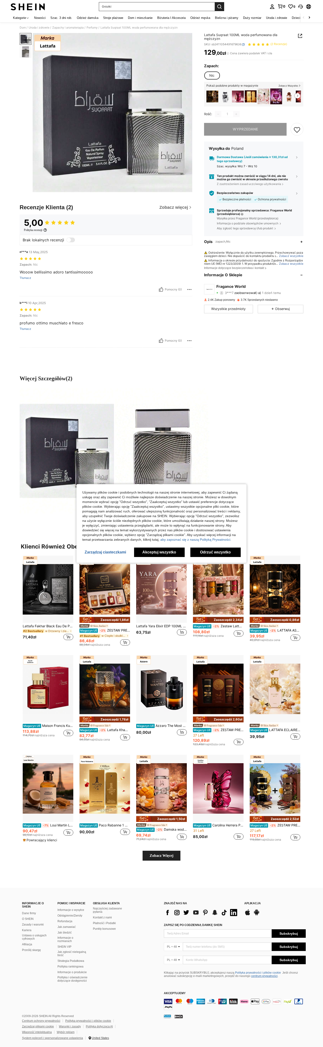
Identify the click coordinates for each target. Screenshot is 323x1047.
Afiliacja (27, 944)
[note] (104, 620)
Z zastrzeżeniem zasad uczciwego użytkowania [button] (249, 184)
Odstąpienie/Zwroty (69, 915)
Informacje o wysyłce (70, 910)
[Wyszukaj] (219, 6)
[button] (300, 6)
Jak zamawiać (66, 927)
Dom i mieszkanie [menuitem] (140, 18)
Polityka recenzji (33, 230)
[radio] (212, 75)
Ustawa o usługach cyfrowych (34, 937)
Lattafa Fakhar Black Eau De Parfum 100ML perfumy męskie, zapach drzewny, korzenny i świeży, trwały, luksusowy (48, 626)
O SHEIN (28, 919)
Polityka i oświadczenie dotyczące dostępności (72, 979)
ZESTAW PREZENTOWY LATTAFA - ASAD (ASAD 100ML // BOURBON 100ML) (219, 730)
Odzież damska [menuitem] (87, 18)
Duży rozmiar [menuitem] (252, 18)
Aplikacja (252, 903)
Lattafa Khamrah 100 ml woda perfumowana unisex (105, 730)
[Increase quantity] (236, 114)
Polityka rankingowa (70, 966)
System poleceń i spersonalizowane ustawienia (52, 1038)
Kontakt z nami (102, 917)
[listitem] (212, 96)
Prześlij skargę (31, 950)
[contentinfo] (235, 1004)
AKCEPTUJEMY (175, 993)
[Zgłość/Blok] (189, 289)
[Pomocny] (161, 289)
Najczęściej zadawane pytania (107, 910)
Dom (23, 27)
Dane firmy (29, 913)
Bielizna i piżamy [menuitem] (226, 18)
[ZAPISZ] (297, 129)
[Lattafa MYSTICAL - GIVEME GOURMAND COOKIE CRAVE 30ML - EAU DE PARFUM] (289, 96)
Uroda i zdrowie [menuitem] (276, 18)
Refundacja (64, 921)
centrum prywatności (264, 976)
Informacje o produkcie (72, 972)
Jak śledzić (64, 932)
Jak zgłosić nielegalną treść (71, 953)
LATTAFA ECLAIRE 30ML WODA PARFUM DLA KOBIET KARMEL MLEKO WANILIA (275, 730)
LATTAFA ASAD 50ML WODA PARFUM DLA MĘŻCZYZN (275, 630)
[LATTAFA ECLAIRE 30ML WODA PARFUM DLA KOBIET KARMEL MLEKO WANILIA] (275, 688)
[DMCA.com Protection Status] (179, 1016)
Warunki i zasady (70, 1026)
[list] (202, 912)
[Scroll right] (309, 17)
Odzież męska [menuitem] (200, 18)
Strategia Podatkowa (70, 961)
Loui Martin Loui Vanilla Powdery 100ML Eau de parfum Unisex (48, 825)
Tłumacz (25, 278)
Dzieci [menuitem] (296, 18)
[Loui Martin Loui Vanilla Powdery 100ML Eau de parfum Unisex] (48, 788)
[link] (281, 6)
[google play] (256, 914)
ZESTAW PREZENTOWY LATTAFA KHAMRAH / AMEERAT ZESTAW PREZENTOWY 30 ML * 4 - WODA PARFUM (105, 630)
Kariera (26, 930)
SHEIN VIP (64, 946)
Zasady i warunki (33, 924)
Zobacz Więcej (161, 856)
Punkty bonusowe (104, 928)
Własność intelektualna (37, 1032)
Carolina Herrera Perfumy (219, 825)
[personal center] (272, 6)
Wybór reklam (65, 1032)
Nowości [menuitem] (40, 18)
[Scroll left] (303, 17)
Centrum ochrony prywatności (41, 1020)
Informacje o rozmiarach (65, 939)
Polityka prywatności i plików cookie (258, 972)
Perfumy (92, 27)
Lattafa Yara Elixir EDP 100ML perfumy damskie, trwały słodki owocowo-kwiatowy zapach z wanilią (161, 626)
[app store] (247, 914)
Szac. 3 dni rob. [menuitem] (61, 18)
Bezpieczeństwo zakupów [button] (235, 193)
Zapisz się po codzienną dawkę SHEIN (193, 925)
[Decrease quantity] (218, 114)
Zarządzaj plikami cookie (38, 1026)
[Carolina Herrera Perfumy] (238, 96)
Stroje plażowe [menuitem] (113, 18)
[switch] (70, 240)
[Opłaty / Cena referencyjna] (228, 53)
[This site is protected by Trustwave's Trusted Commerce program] (167, 1016)
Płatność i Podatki (104, 923)
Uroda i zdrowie (39, 27)
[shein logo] (28, 6)
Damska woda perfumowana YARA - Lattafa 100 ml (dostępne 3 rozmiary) (162, 829)
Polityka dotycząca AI (99, 1026)
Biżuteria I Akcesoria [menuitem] (171, 18)
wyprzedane (245, 129)
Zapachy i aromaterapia (68, 27)
